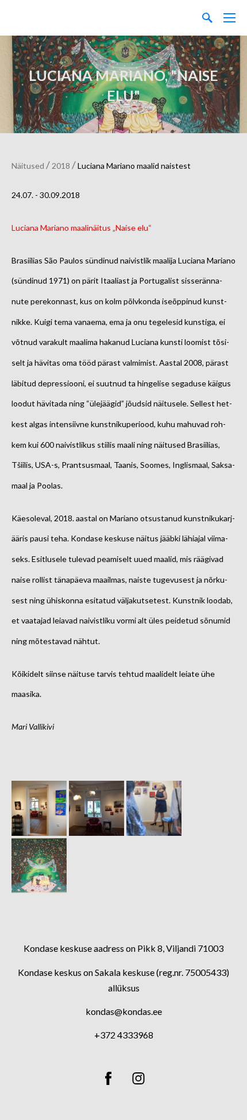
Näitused (27, 165)
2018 (61, 165)
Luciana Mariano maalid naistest (134, 165)
